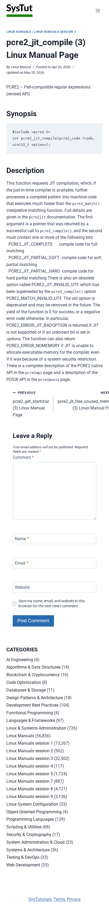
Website (22, 587)
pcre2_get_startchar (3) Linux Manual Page (31, 404)
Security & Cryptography (28, 834)
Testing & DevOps (22, 857)
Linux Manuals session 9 (29, 796)
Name (22, 538)
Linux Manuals (18, 32)
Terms (59, 899)
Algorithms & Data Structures (33, 667)
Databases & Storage (26, 690)
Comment (23, 457)
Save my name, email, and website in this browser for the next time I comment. (52, 603)
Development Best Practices (32, 705)
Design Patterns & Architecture (34, 697)
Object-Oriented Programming (34, 811)
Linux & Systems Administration (36, 728)
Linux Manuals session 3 (55, 32)
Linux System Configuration (32, 804)
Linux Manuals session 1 (29, 743)
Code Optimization (23, 682)
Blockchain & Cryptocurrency (33, 674)
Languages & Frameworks (30, 720)
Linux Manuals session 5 (29, 773)
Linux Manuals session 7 (29, 781)
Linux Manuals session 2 (29, 750)
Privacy (74, 899)
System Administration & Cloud (35, 842)
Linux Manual (21, 67)
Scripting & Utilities (24, 826)
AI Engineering (19, 659)
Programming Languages (30, 819)
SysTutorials (40, 899)
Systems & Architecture (27, 849)
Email (21, 563)
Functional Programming (29, 712)
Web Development (23, 864)
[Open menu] (98, 10)
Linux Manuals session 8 (29, 788)
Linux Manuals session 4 (29, 766)
